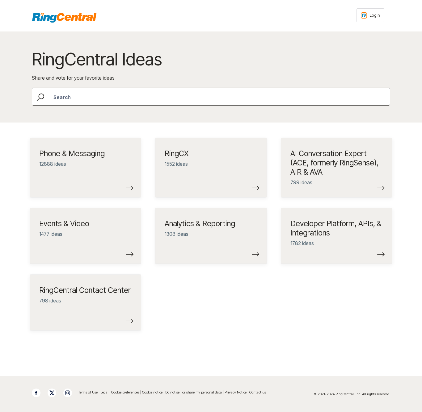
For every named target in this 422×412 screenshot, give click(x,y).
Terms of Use (88, 392)
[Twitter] (55, 393)
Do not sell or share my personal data (194, 392)
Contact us (257, 392)
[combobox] (211, 97)
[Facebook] (39, 393)
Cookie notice (152, 392)
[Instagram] (70, 393)
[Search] (41, 96)
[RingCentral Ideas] (64, 17)
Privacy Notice (236, 392)
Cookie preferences (125, 392)
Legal (104, 392)
